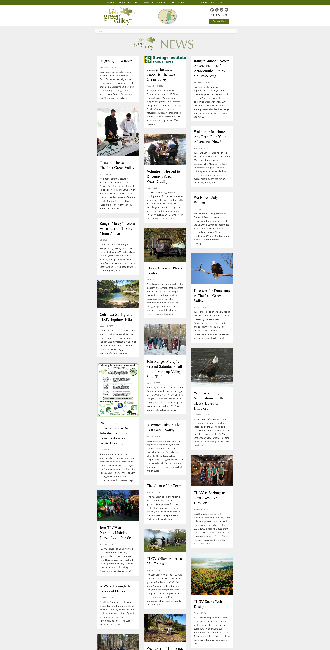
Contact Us (217, 2)
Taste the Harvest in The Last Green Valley (117, 165)
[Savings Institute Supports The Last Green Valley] (165, 59)
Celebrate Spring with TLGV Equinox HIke (117, 317)
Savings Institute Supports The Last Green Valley (161, 74)
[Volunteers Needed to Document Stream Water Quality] (165, 149)
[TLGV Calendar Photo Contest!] (165, 245)
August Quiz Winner (116, 60)
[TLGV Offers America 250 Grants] (165, 540)
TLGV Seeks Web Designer (208, 604)
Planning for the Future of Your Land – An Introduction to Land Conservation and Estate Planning (117, 432)
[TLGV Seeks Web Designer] (212, 574)
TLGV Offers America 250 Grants (164, 561)
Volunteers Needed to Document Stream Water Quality (163, 176)
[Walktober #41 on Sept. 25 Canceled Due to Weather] (165, 628)
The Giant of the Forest (165, 485)
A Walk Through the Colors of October (115, 588)
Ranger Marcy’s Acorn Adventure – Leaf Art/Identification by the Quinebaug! (211, 68)
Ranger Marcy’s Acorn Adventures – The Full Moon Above (117, 228)
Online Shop (124, 2)
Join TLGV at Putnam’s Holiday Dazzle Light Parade (115, 532)
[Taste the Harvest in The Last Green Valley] (118, 132)
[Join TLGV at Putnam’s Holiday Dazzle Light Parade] (118, 506)
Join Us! (193, 2)
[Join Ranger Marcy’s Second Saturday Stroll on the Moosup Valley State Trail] (165, 339)
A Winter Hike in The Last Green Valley (163, 427)
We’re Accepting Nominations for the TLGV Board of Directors (209, 400)
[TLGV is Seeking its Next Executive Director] (212, 471)
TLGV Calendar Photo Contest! (164, 270)
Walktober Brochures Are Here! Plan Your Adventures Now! (210, 136)
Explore (161, 2)
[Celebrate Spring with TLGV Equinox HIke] (118, 294)
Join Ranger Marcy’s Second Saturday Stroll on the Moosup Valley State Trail (164, 369)
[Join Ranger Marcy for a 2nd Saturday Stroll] (118, 648)
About (204, 2)
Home (110, 2)
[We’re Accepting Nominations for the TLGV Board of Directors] (212, 367)
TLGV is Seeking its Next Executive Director (210, 497)
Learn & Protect (176, 2)
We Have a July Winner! (206, 200)
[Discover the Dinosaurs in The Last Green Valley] (212, 269)
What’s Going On (144, 2)
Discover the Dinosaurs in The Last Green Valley (212, 295)
